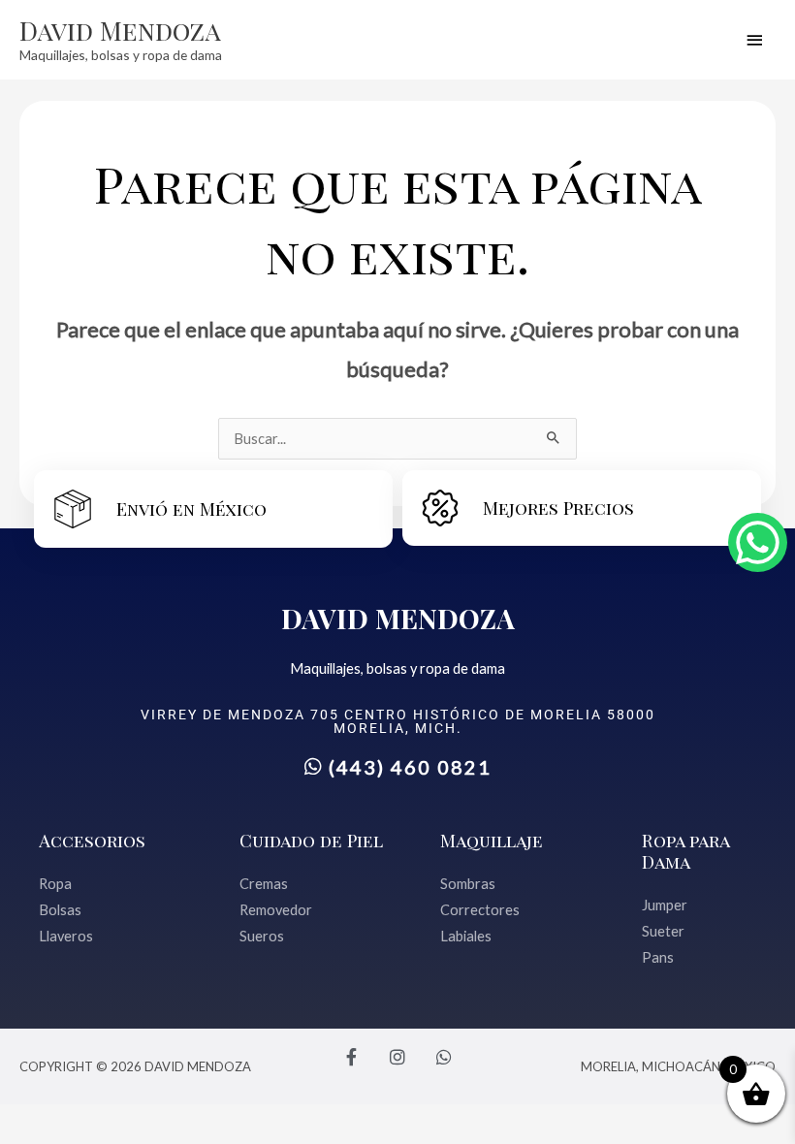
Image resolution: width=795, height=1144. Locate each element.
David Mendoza (120, 30)
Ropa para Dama (685, 851)
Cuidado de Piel (311, 840)
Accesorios (92, 840)
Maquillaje (491, 840)
